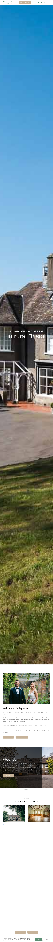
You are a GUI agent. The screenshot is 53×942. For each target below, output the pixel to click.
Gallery (20, 932)
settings (6, 940)
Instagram (33, 932)
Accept (38, 939)
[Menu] (49, 2)
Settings (46, 939)
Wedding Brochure (24, 2)
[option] (26, 767)
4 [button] (26, 789)
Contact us (8, 737)
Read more (8, 773)
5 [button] (27, 789)
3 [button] (25, 789)
